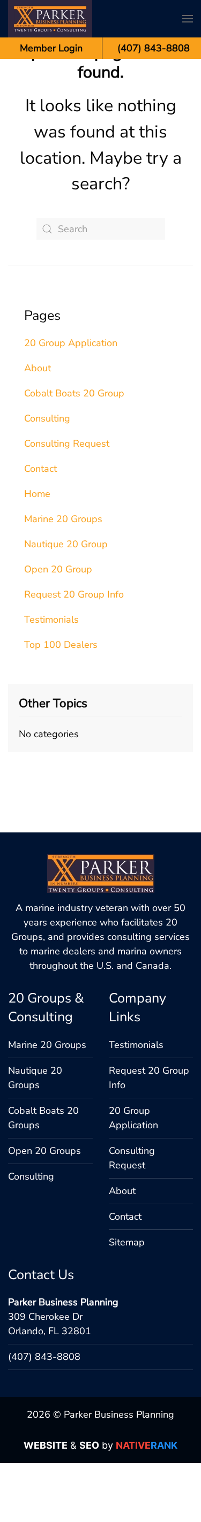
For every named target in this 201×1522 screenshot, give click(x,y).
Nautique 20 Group (66, 544)
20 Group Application (70, 342)
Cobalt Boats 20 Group (74, 393)
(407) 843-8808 (44, 1356)
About (37, 368)
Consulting (47, 418)
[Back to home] (50, 19)
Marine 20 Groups (63, 519)
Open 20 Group (58, 569)
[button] (187, 19)
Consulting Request (66, 443)
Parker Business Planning (63, 1302)
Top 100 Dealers (61, 644)
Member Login (51, 48)
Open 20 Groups (44, 1150)
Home (37, 493)
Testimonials (51, 619)
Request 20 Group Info (74, 594)
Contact (40, 468)
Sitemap (127, 1242)
